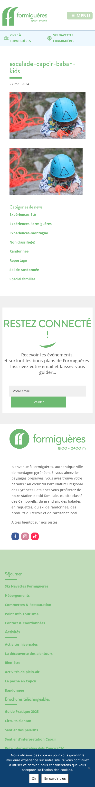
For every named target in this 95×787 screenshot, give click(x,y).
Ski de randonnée (24, 269)
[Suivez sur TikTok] (35, 536)
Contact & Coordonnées (25, 623)
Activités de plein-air (22, 671)
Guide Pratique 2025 (22, 711)
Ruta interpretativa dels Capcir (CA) (34, 748)
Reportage (18, 260)
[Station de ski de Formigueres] (48, 448)
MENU (83, 15)
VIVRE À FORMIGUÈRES (20, 38)
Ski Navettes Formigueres (26, 586)
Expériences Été (23, 214)
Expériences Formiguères (31, 223)
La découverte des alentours (29, 653)
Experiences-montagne (29, 233)
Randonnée (19, 251)
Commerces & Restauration (28, 604)
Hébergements (17, 595)
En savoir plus (55, 778)
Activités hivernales (21, 644)
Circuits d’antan (18, 720)
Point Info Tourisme (21, 614)
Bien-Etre (12, 662)
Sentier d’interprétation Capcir (30, 739)
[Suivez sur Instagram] (25, 536)
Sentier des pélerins (21, 730)
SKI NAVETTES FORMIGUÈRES (63, 38)
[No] (88, 768)
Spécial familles (22, 279)
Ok (34, 778)
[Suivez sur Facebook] (15, 536)
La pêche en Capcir (20, 681)
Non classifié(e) (22, 242)
